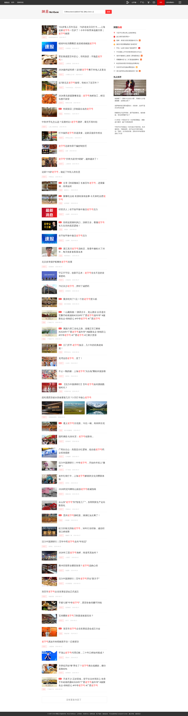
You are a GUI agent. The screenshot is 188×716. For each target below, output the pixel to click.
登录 (161, 2)
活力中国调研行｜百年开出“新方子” (79, 578)
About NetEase (71, 714)
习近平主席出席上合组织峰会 (126, 33)
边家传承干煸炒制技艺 (73, 145)
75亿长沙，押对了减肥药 (74, 286)
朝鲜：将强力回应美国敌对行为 (127, 40)
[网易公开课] (134, 2)
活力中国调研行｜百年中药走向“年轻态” (64, 541)
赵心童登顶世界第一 (123, 36)
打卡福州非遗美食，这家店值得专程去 (80, 132)
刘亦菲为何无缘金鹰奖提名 (125, 67)
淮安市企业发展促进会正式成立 (60, 591)
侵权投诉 (137, 714)
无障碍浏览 (20, 2)
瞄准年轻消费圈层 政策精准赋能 (77, 43)
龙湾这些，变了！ (71, 358)
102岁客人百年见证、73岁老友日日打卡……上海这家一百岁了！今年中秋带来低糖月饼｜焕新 (82, 30)
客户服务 (98, 714)
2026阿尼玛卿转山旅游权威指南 (77, 489)
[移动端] (128, 2)
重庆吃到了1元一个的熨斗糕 (80, 299)
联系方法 (86, 714)
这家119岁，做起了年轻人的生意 (61, 171)
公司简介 (79, 714)
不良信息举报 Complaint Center (118, 714)
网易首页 (7, 2)
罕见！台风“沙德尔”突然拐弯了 (126, 48)
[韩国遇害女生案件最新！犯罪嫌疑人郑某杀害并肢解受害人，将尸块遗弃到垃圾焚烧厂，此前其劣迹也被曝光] (130, 88)
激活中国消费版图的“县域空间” (126, 44)
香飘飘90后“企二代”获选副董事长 (127, 59)
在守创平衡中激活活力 (73, 235)
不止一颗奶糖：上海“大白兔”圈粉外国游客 (82, 371)
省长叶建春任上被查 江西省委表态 (128, 56)
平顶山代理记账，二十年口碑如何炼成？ (81, 652)
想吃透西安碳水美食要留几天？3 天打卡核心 (66, 397)
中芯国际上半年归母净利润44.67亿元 (129, 52)
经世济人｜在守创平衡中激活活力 (78, 209)
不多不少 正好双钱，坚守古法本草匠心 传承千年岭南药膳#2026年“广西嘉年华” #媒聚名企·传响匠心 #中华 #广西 (82, 682)
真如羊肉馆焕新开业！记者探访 (60, 641)
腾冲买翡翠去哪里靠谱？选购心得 (78, 565)
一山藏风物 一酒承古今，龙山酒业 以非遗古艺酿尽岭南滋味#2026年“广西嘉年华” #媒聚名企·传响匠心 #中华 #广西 (82, 315)
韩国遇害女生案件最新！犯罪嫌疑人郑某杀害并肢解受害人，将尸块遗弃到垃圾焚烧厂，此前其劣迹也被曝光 (129, 92)
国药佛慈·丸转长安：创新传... (76, 436)
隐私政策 (105, 714)
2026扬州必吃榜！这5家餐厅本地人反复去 (82, 69)
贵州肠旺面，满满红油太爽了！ (81, 515)
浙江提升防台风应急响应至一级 (127, 71)
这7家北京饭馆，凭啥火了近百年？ (79, 82)
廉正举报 (131, 714)
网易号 (44, 37)
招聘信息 (92, 714)
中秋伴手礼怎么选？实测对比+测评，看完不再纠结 (69, 121)
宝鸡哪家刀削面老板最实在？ (76, 615)
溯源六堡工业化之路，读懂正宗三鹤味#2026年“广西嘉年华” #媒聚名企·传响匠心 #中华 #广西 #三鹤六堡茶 (82, 332)
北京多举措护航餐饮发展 (57, 261)
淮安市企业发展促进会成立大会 (81, 628)
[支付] (149, 2)
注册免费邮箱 (170, 2)
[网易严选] (142, 2)
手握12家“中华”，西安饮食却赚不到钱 (80, 602)
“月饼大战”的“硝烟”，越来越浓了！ (79, 158)
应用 (12, 2)
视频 (60, 114)
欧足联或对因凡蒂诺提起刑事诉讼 (127, 63)
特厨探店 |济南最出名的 (78, 108)
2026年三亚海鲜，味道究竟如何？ (78, 552)
